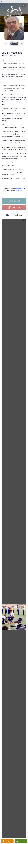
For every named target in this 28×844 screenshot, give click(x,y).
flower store (19, 190)
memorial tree (20, 188)
